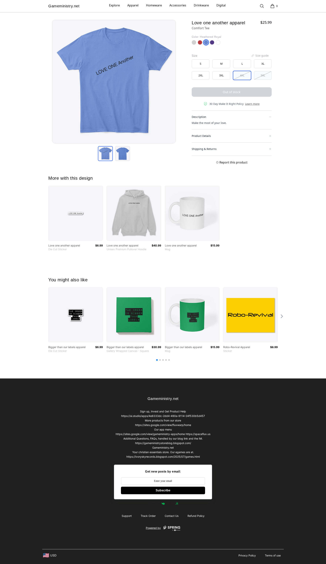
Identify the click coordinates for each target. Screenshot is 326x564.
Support (127, 515)
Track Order (148, 515)
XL (262, 63)
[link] (75, 213)
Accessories (177, 5)
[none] (260, 56)
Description (199, 117)
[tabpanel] (114, 81)
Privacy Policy (247, 555)
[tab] (105, 154)
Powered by (154, 503)
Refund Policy (196, 515)
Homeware (154, 5)
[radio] (200, 63)
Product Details (201, 136)
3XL (221, 75)
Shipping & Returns (204, 149)
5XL (263, 75)
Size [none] (194, 56)
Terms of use (273, 555)
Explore (114, 5)
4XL (242, 75)
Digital (221, 5)
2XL (200, 75)
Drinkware (201, 5)
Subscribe (163, 490)
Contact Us (171, 515)
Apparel (132, 5)
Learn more (252, 104)
